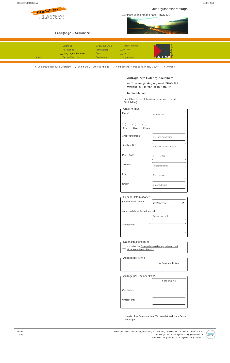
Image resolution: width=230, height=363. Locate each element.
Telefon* (126, 164)
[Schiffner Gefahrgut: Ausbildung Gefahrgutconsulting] (115, 60)
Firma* (125, 113)
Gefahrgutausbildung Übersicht (54, 67)
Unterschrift (128, 299)
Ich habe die (152, 248)
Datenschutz (23, 3)
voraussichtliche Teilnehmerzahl (139, 211)
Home (20, 332)
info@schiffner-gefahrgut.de (51, 18)
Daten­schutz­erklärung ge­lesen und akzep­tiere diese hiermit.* (152, 248)
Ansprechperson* (131, 135)
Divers (146, 128)
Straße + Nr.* (129, 145)
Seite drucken (169, 280)
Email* (125, 183)
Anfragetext (128, 224)
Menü (20, 335)
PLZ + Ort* (128, 155)
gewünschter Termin (133, 201)
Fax (124, 174)
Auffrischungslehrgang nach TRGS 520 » (138, 67)
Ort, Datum (128, 290)
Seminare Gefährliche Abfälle (93, 67)
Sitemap (34, 3)
